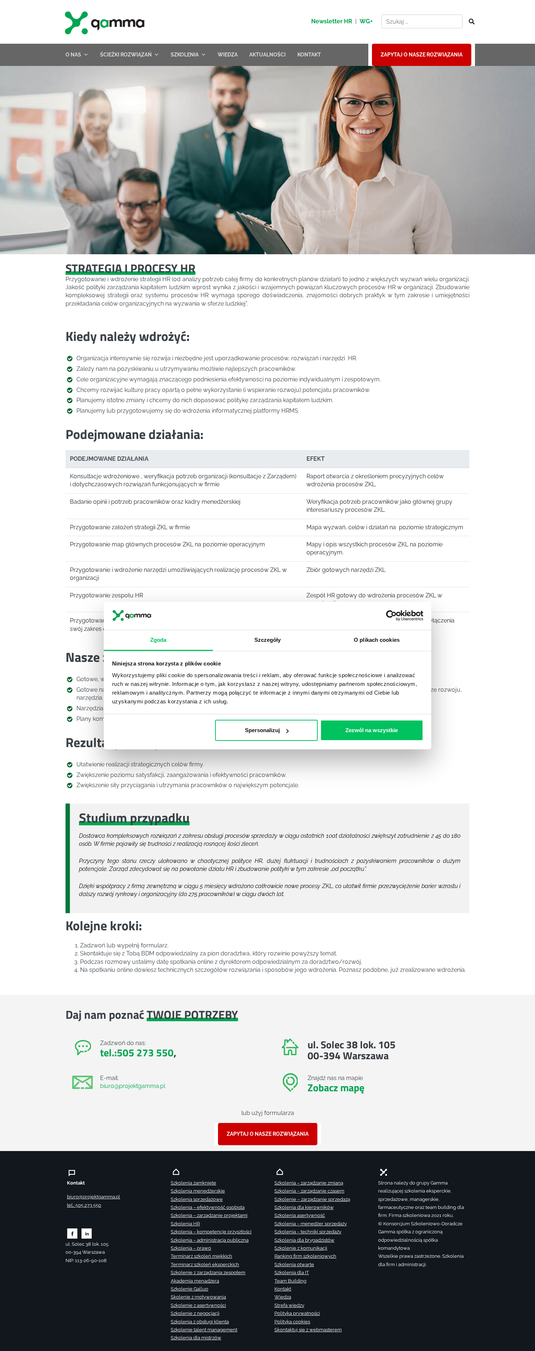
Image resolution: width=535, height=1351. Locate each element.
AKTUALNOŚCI (267, 55)
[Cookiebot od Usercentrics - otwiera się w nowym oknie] (391, 615)
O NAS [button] (73, 55)
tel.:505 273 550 (137, 1052)
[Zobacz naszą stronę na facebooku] (72, 1233)
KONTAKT (309, 55)
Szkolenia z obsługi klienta (200, 1321)
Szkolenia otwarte (294, 1264)
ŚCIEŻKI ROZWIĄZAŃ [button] (126, 55)
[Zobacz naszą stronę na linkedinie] (87, 1233)
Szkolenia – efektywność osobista (208, 1207)
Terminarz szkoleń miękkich (201, 1256)
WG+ (366, 21)
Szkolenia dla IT (291, 1272)
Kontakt (282, 1289)
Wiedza (282, 1297)
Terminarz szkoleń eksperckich (205, 1264)
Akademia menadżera (195, 1281)
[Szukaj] (469, 22)
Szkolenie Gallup (189, 1289)
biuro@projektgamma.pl (132, 1086)
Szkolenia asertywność (299, 1215)
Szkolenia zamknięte (193, 1183)
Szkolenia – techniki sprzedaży (307, 1231)
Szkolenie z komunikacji (300, 1248)
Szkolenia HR (185, 1223)
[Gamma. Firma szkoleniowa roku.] (105, 22)
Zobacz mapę (336, 1087)
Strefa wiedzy (289, 1305)
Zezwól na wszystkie (371, 730)
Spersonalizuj (262, 730)
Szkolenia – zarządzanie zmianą (308, 1183)
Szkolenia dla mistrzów (196, 1337)
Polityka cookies (292, 1321)
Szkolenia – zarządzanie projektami (209, 1215)
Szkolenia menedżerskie (198, 1191)
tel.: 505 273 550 (84, 1205)
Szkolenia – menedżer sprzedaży (310, 1223)
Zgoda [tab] (158, 639)
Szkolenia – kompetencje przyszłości (211, 1231)
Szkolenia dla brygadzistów (304, 1240)
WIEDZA (228, 55)
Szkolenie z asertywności (198, 1305)
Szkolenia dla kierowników (304, 1207)
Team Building (290, 1281)
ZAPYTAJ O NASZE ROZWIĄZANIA (422, 55)
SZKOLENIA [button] (185, 55)
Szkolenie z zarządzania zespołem (208, 1272)
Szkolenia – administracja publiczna (210, 1240)
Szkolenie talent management (204, 1329)
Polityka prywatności (297, 1313)
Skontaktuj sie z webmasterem (308, 1329)
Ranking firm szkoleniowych (305, 1256)
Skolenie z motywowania (198, 1297)
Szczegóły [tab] (267, 639)
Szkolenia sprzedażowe (197, 1199)
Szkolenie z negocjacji (195, 1313)
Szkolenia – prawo (191, 1248)
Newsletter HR (331, 21)
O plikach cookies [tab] (377, 639)
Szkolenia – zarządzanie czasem (309, 1191)
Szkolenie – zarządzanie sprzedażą (312, 1199)
